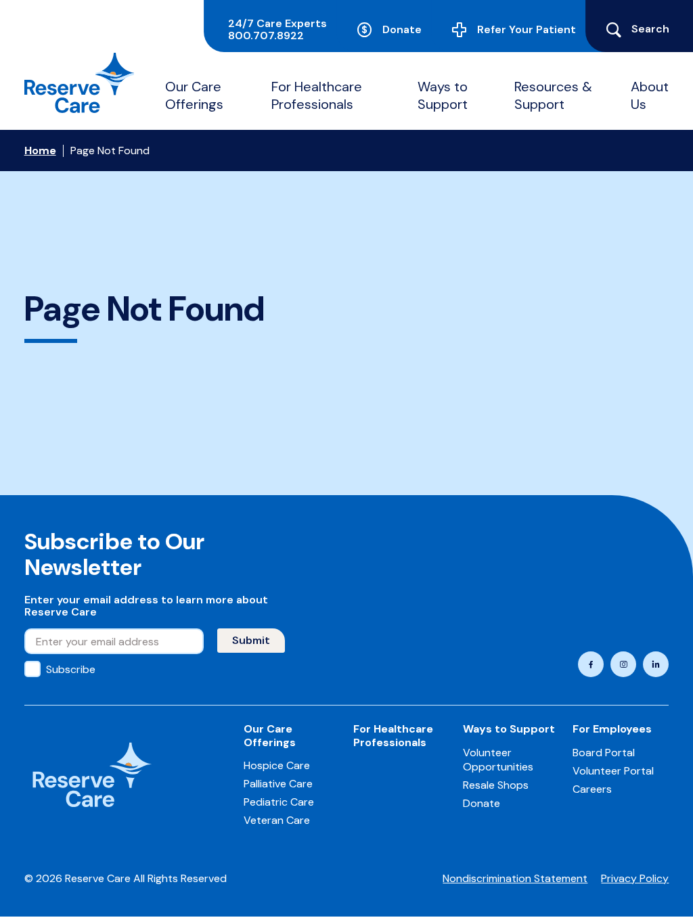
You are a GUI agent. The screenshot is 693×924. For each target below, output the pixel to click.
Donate (402, 29)
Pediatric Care (279, 802)
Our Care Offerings (194, 95)
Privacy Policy (635, 878)
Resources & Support (553, 95)
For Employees (612, 729)
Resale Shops (496, 785)
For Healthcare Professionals (316, 95)
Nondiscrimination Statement (515, 878)
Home (40, 150)
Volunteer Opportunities (498, 759)
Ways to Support (443, 95)
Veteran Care (277, 820)
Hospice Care (277, 765)
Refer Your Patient (526, 29)
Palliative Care (278, 784)
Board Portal (604, 752)
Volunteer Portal (613, 771)
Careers (592, 789)
